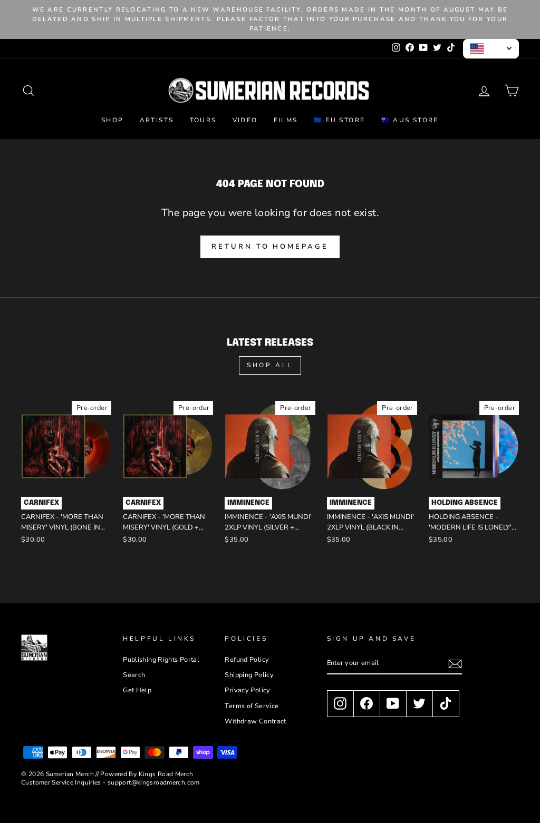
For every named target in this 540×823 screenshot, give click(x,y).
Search (134, 675)
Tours (203, 120)
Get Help (137, 690)
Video (245, 120)
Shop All (270, 365)
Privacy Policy (247, 690)
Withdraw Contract (255, 721)
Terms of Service (251, 706)
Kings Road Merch (166, 774)
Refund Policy (247, 659)
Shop (112, 120)
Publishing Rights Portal (161, 659)
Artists (157, 120)
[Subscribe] (455, 664)
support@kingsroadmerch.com (154, 782)
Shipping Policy (249, 675)
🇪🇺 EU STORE (339, 120)
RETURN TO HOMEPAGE (269, 246)
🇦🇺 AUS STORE (410, 120)
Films (286, 120)
